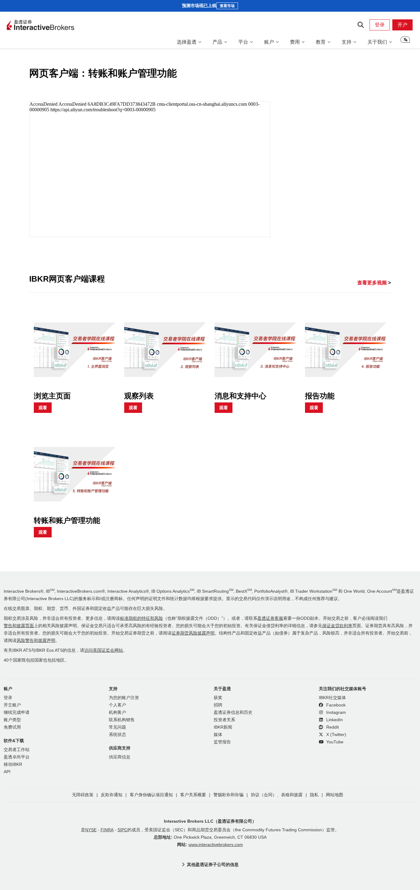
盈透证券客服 (270, 618)
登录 (380, 24)
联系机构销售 (122, 720)
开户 (402, 24)
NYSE (91, 830)
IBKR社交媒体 (332, 697)
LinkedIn (334, 720)
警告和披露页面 (19, 625)
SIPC (122, 830)
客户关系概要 (193, 795)
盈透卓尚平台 (17, 757)
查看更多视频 (372, 282)
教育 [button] (321, 42)
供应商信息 (119, 757)
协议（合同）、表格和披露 (277, 795)
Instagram (335, 712)
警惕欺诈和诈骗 (228, 795)
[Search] (360, 25)
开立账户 (12, 705)
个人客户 (117, 705)
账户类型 (12, 720)
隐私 (314, 795)
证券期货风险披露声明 (193, 633)
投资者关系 (224, 720)
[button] (405, 41)
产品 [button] (217, 42)
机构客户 (117, 712)
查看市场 (227, 6)
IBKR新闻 (223, 727)
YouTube (334, 742)
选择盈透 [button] (186, 42)
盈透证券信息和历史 (233, 712)
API (7, 771)
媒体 (218, 734)
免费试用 (12, 727)
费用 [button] (295, 42)
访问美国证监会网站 (103, 650)
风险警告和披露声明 (36, 640)
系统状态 (117, 734)
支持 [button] (346, 42)
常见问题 (117, 727)
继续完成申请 (17, 712)
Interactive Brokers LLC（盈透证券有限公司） (210, 821)
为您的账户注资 (124, 697)
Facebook (335, 705)
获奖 (218, 697)
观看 (42, 407)
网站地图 (334, 795)
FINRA (107, 830)
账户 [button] (269, 42)
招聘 (218, 705)
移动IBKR (13, 764)
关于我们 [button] (377, 42)
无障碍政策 (82, 795)
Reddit (332, 727)
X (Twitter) (335, 734)
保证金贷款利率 (337, 625)
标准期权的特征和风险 (141, 618)
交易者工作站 (17, 749)
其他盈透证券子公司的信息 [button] (213, 864)
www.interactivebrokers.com (215, 844)
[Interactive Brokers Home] (40, 25)
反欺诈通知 (111, 795)
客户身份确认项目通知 (151, 795)
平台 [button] (243, 42)
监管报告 (222, 742)
